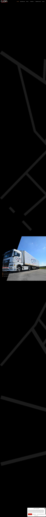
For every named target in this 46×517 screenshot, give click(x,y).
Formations (31, 1)
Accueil (18, 1)
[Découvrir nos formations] (2, 274)
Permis (27, 1)
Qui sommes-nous (22, 1)
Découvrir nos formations (9, 274)
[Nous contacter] (2, 276)
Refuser (34, 514)
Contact (43, 1)
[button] (44, 508)
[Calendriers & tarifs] (2, 273)
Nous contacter (7, 276)
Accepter (30, 514)
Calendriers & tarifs (38, 1)
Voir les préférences (41, 514)
